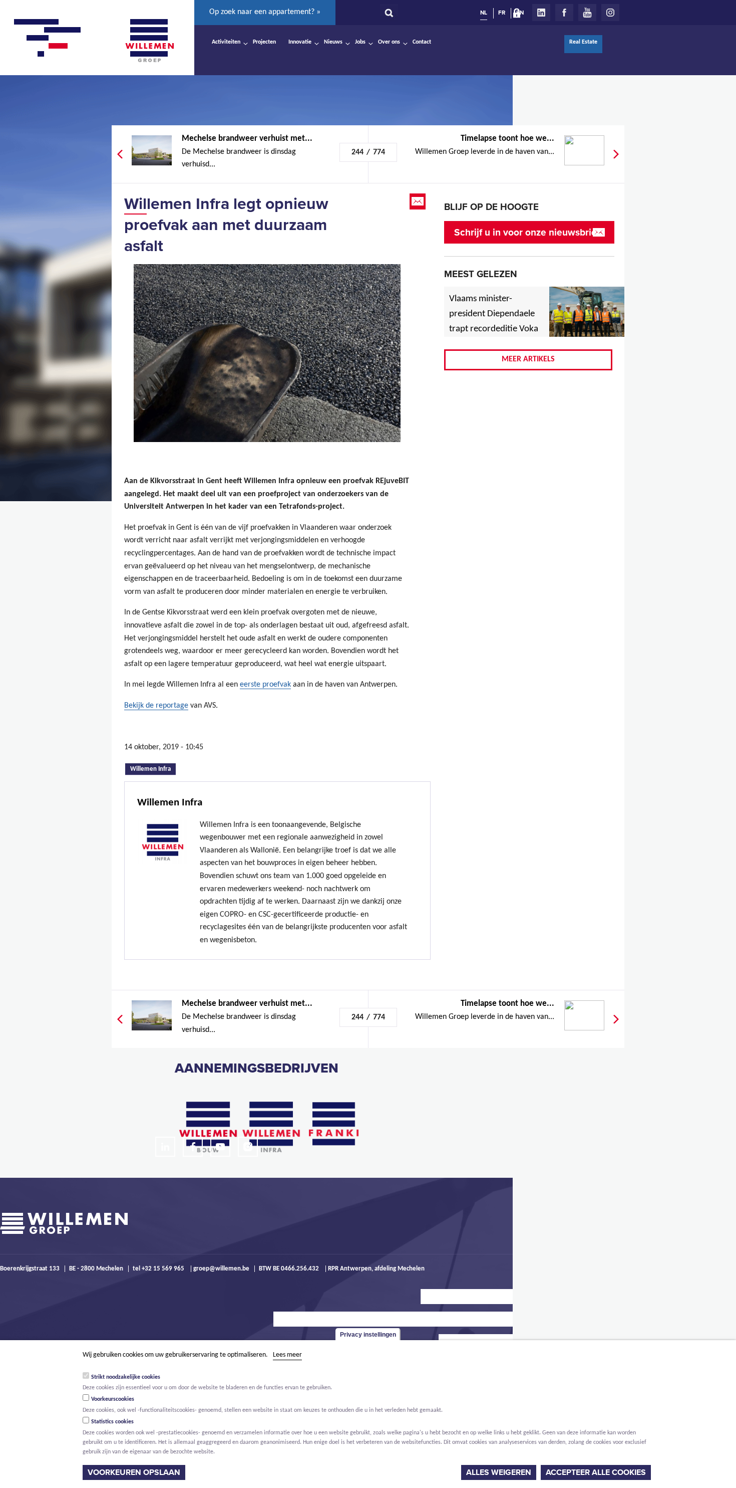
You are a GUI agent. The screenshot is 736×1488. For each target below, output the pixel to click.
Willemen (149, 41)
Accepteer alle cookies (596, 1472)
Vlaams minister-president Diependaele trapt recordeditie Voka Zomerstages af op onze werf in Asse (494, 329)
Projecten (264, 42)
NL (483, 12)
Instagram (610, 12)
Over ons (389, 42)
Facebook (564, 12)
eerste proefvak (265, 685)
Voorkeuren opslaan (134, 1472)
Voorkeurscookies (112, 1399)
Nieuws (333, 42)
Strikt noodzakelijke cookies (125, 1377)
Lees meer (287, 1355)
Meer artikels (528, 359)
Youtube (587, 12)
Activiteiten (226, 42)
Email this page (419, 201)
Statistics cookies (112, 1422)
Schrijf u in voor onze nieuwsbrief (527, 232)
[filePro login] (519, 15)
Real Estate (583, 42)
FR (501, 12)
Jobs (360, 42)
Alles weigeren (498, 1472)
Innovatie (299, 42)
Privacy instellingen (368, 1334)
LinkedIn (541, 12)
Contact (422, 42)
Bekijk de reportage (156, 706)
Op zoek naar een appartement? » (264, 12)
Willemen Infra (153, 768)
